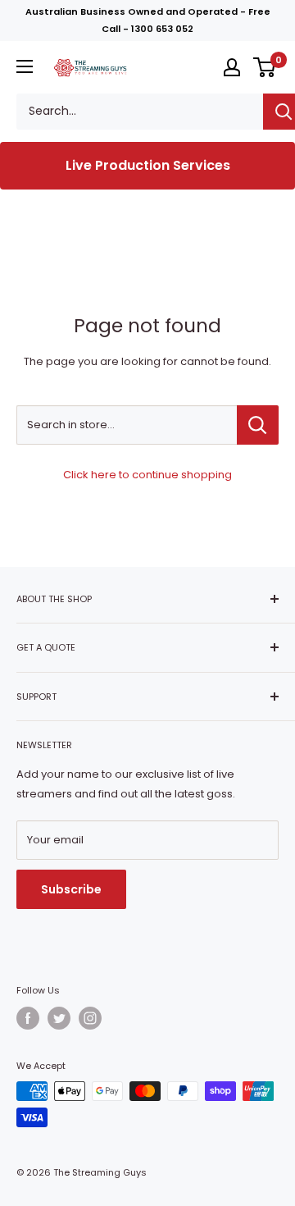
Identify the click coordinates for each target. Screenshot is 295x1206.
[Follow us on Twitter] (59, 1018)
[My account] (232, 67)
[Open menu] (24, 66)
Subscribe (71, 889)
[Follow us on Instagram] (90, 1018)
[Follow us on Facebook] (27, 1018)
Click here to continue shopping (147, 474)
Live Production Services (148, 165)
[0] (265, 67)
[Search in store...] (258, 425)
